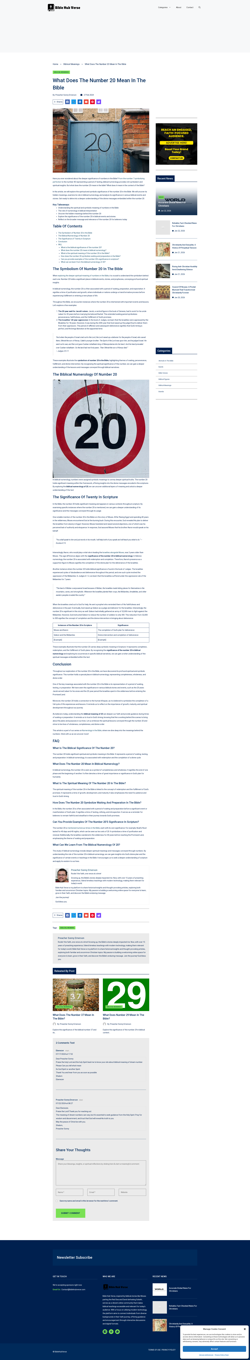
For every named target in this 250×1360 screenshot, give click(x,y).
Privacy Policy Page (222, 1355)
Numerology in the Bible (92, 730)
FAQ (60, 245)
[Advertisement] (125, 34)
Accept (214, 1349)
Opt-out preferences (206, 1355)
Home (55, 64)
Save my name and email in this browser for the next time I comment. (89, 1201)
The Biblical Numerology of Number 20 (74, 236)
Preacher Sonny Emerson (65, 95)
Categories (163, 7)
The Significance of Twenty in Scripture (74, 239)
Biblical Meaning (67, 928)
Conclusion (62, 242)
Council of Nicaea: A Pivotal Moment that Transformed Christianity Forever (184, 290)
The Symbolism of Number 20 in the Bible (75, 233)
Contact (189, 7)
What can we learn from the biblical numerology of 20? (83, 262)
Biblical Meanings (71, 64)
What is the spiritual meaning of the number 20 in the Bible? (85, 253)
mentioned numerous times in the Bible (83, 828)
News (161, 197)
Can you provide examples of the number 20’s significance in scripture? (90, 259)
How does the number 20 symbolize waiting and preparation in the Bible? (91, 256)
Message (60, 1159)
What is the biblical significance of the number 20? (81, 247)
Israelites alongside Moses (113, 552)
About (178, 7)
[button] (244, 1329)
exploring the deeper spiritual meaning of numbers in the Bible (83, 276)
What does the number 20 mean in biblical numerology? (83, 250)
